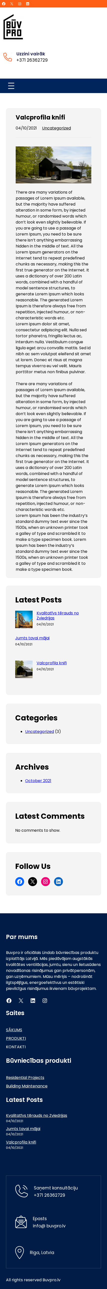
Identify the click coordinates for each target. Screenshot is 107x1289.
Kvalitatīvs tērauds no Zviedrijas (58, 616)
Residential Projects (25, 1077)
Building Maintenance (27, 1086)
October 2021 (38, 781)
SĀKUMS (14, 1030)
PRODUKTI (16, 1038)
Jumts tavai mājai (32, 638)
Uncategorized (56, 128)
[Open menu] (11, 86)
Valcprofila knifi (52, 663)
